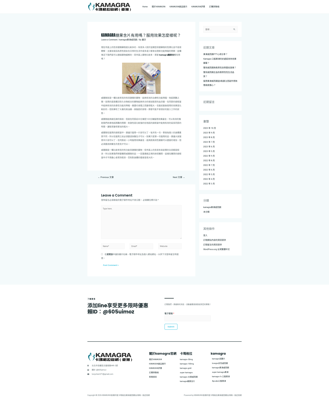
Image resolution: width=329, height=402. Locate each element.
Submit (171, 326)
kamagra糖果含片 (167, 55)
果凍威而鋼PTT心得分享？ (215, 54)
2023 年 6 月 (209, 146)
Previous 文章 (106, 177)
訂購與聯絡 (214, 6)
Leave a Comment (109, 39)
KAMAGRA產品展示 (178, 6)
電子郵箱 (169, 313)
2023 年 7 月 (209, 142)
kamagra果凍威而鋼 (128, 39)
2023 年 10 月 (209, 128)
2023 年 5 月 (209, 151)
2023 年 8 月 (209, 137)
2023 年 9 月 (209, 133)
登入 (205, 235)
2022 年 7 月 (209, 165)
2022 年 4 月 (209, 179)
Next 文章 (179, 177)
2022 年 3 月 (209, 183)
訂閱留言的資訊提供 (212, 244)
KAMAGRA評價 (198, 6)
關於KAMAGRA (158, 6)
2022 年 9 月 (209, 156)
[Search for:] (220, 29)
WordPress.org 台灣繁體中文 (216, 249)
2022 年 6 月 (209, 170)
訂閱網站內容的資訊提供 (214, 240)
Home (145, 6)
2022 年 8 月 (209, 160)
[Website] (170, 247)
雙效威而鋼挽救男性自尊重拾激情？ (219, 67)
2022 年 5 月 (209, 174)
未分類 (206, 212)
